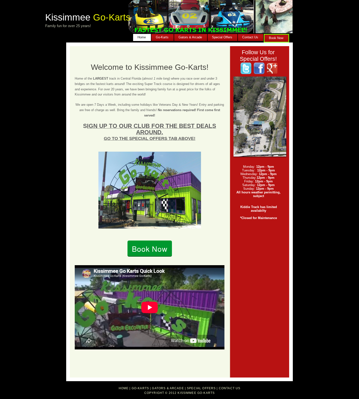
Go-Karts (162, 37)
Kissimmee (87, 17)
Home (141, 37)
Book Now (276, 38)
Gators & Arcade (190, 37)
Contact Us (250, 37)
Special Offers (222, 37)
